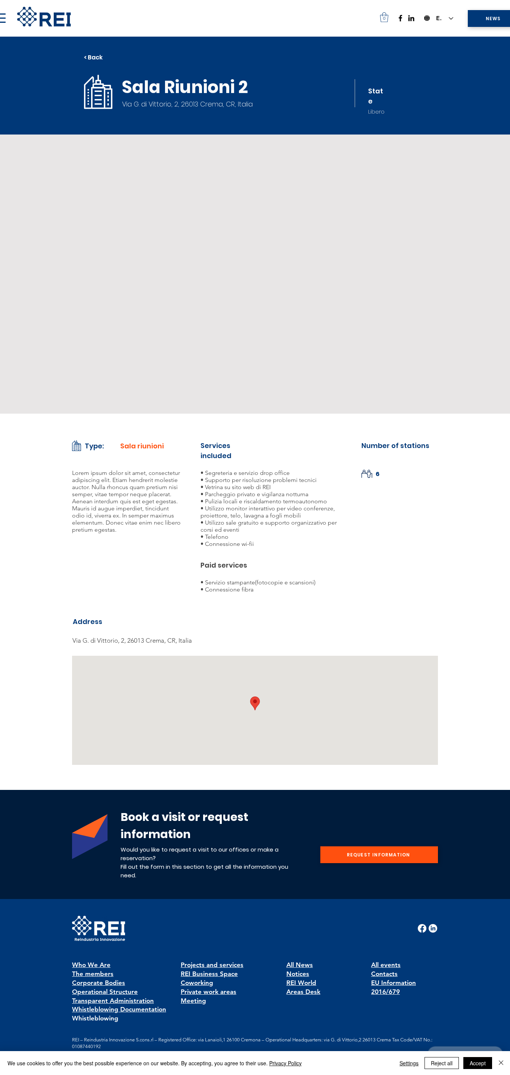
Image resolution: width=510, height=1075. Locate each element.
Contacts (384, 973)
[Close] (501, 1063)
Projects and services (212, 965)
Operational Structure (105, 991)
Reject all (442, 1063)
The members (92, 973)
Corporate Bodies (98, 982)
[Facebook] (400, 18)
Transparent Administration (113, 1000)
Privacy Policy (285, 1063)
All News (299, 965)
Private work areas (208, 991)
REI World (301, 982)
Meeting (193, 1000)
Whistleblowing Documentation (119, 1009)
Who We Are (91, 965)
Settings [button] (409, 1063)
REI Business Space (209, 973)
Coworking (197, 982)
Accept (478, 1063)
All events (386, 965)
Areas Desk (303, 991)
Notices (297, 973)
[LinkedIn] (411, 18)
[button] (384, 17)
